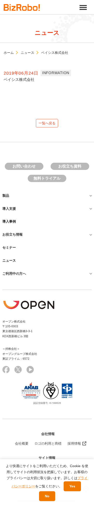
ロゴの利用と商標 (47, 443)
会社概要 (21, 443)
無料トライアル (47, 178)
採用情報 (74, 443)
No (47, 496)
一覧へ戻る (47, 123)
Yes (72, 486)
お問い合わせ (24, 166)
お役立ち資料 (69, 166)
